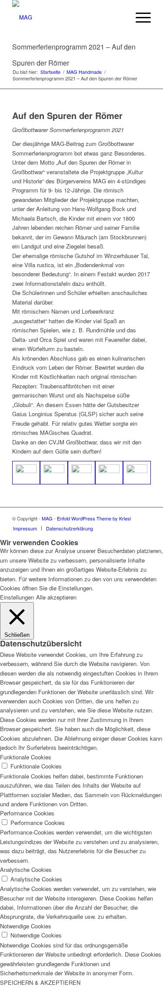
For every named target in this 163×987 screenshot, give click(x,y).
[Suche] (118, 17)
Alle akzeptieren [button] (56, 597)
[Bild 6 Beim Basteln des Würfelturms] (109, 473)
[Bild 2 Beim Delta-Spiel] (54, 473)
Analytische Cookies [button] (26, 869)
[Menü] (139, 17)
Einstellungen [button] (17, 597)
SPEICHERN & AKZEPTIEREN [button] (40, 982)
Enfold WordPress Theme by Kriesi (94, 518)
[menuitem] (118, 17)
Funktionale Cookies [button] (25, 757)
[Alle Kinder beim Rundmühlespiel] (26, 473)
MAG (47, 518)
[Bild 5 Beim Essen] (82, 473)
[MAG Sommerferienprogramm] (137, 473)
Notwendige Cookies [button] (25, 926)
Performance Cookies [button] (27, 813)
